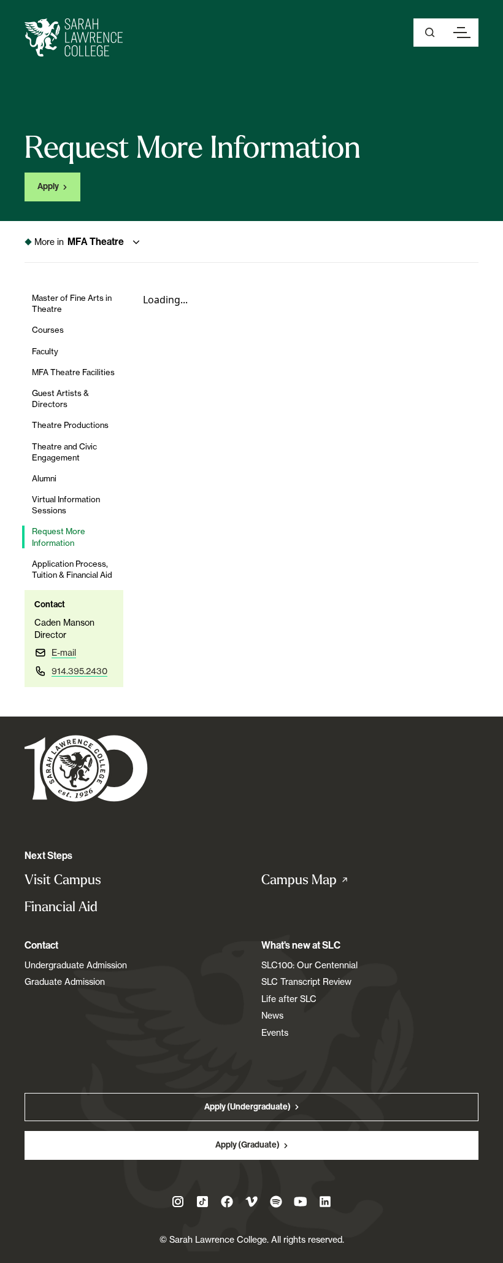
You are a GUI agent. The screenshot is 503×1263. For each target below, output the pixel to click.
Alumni (44, 478)
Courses (48, 330)
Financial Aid (61, 906)
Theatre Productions (70, 425)
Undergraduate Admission (76, 965)
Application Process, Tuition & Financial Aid (72, 569)
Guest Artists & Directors (60, 398)
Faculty (45, 351)
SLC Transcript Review (306, 981)
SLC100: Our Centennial (309, 965)
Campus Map (317, 879)
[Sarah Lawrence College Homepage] (86, 768)
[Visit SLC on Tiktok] (202, 1201)
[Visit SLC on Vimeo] (251, 1201)
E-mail (64, 652)
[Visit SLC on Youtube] (300, 1201)
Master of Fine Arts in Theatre (72, 303)
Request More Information (58, 536)
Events (274, 1032)
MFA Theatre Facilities (73, 372)
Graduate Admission (65, 981)
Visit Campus (63, 879)
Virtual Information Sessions (66, 504)
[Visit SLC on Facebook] (227, 1201)
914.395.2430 (79, 671)
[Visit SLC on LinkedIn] (325, 1201)
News (272, 1015)
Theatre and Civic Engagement (64, 451)
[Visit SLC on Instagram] (178, 1201)
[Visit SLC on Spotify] (276, 1201)
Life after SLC (289, 998)
